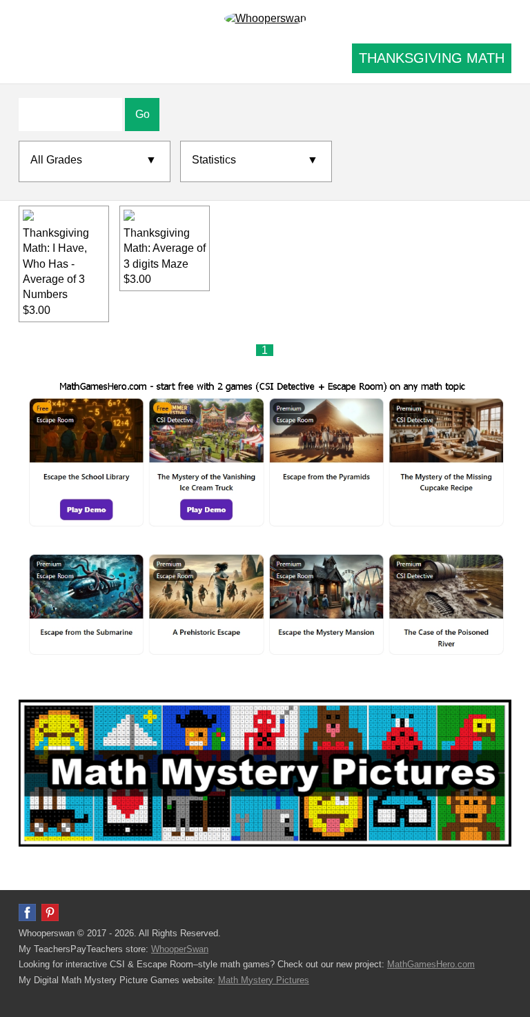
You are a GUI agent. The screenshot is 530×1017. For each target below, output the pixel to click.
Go (142, 114)
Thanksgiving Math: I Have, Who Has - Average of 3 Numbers (56, 264)
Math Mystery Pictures (263, 980)
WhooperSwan (179, 949)
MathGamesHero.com (431, 964)
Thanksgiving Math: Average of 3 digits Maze (165, 248)
